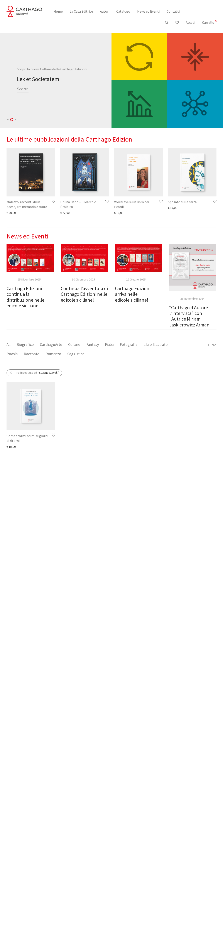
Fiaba (109, 344)
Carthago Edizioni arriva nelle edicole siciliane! (132, 294)
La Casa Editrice (81, 11)
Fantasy (92, 344)
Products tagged (37, 373)
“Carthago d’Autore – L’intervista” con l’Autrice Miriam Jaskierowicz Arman (190, 316)
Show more (11, 213)
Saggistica (75, 353)
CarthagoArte (51, 344)
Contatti (173, 11)
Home (58, 11)
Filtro (212, 344)
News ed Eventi (148, 11)
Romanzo (53, 353)
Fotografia (128, 344)
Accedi (190, 22)
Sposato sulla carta (182, 202)
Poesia (12, 353)
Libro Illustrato (156, 344)
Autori (104, 11)
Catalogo (123, 11)
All (8, 344)
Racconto (31, 353)
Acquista (25, 92)
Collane (74, 344)
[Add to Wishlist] (53, 201)
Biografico (25, 344)
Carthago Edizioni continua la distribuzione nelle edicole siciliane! (25, 297)
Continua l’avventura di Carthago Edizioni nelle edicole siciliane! (84, 294)
